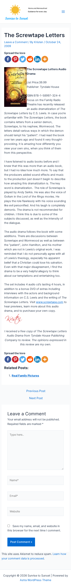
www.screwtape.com (49, 302)
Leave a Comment (16, 42)
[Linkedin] (37, 59)
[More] (44, 59)
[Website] (35, 512)
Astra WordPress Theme (35, 580)
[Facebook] (8, 59)
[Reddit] (30, 59)
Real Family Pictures (25, 375)
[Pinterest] (15, 59)
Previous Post (35, 391)
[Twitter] (22, 59)
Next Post (36, 398)
